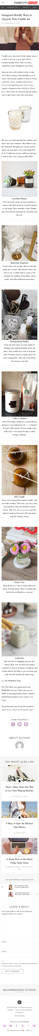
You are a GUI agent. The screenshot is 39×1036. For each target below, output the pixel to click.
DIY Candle (20, 496)
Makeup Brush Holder (19, 341)
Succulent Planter (19, 198)
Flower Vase (19, 582)
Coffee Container (19, 418)
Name (4, 942)
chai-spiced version (20, 509)
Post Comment (12, 971)
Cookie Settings (19, 1016)
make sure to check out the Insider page (17, 709)
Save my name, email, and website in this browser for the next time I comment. (19, 965)
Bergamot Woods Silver (24, 85)
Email (4, 951)
